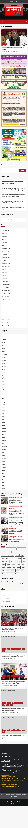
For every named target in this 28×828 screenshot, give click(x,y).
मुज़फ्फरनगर (4, 446)
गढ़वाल (3, 396)
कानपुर (3, 375)
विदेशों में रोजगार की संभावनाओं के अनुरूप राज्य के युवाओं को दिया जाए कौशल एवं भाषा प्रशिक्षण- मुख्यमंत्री (13, 195)
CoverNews (22, 801)
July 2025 (4, 269)
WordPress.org (6, 601)
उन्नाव (3, 369)
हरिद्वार (3, 482)
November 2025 (6, 257)
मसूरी (3, 443)
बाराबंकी (3, 437)
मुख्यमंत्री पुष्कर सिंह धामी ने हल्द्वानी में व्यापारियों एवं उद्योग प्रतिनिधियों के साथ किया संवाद (13, 202)
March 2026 (5, 245)
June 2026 (4, 236)
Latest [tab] (4, 494)
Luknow (4, 339)
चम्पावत (3, 407)
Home (2, 794)
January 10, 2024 (13, 51)
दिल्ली (3, 416)
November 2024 (6, 293)
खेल (3, 393)
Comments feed (6, 598)
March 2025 (5, 281)
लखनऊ (3, 470)
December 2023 (6, 326)
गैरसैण (3, 399)
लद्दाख (3, 473)
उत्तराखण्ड (4, 363)
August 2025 (5, 266)
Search (3, 165)
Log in (3, 592)
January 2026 (5, 251)
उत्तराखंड (4, 360)
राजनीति (3, 455)
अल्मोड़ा (3, 351)
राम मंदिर (4, 458)
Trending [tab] (19, 494)
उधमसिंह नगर (5, 366)
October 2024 (5, 296)
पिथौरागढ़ (4, 428)
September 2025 (6, 263)
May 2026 (4, 239)
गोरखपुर (3, 402)
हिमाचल (3, 488)
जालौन (3, 410)
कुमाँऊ (3, 378)
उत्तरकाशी (4, 357)
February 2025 (6, 284)
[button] (2, 21)
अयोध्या (3, 348)
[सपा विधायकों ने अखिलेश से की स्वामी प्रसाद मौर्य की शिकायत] (14, 37)
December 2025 (6, 254)
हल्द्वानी (3, 485)
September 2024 (6, 299)
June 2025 (4, 272)
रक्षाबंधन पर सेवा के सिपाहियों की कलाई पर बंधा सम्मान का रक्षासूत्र (13, 208)
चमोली (3, 405)
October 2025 (5, 260)
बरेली (3, 434)
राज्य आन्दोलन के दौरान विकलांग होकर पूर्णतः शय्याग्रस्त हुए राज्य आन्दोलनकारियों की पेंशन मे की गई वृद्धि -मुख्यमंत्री (13, 189)
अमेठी (3, 345)
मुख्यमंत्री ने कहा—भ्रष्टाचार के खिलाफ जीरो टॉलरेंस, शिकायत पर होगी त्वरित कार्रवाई (12, 182)
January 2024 (5, 323)
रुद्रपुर (3, 464)
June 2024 (4, 308)
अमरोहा (3, 342)
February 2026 (6, 248)
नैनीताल (3, 425)
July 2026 (4, 233)
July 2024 (4, 305)
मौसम (3, 452)
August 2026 (5, 230)
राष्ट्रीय (3, 461)
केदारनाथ (4, 381)
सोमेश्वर (3, 476)
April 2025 (4, 278)
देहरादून (3, 422)
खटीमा (3, 390)
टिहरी (3, 413)
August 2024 (5, 302)
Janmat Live (5, 51)
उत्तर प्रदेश (4, 44)
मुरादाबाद (4, 449)
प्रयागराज (4, 431)
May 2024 (4, 311)
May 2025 (4, 275)
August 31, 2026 (13, 631)
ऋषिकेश (3, 372)
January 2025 (5, 287)
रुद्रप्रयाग (4, 467)
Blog (3, 336)
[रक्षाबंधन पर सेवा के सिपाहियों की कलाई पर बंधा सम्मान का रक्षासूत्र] (4, 538)
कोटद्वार (3, 384)
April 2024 (4, 314)
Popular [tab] (11, 494)
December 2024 (6, 290)
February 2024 (6, 320)
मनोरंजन (4, 440)
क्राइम (3, 387)
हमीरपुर (3, 479)
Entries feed (5, 595)
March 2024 (5, 317)
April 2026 (4, 242)
